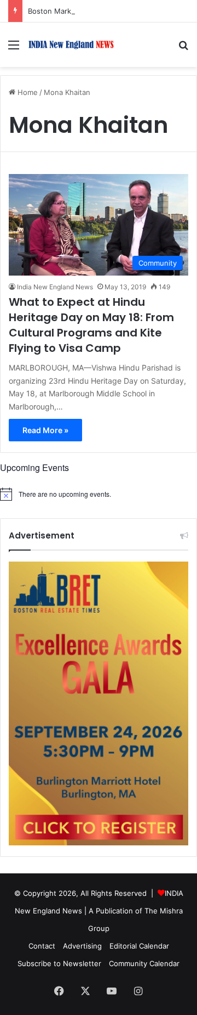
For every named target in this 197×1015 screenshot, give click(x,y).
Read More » (45, 430)
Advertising (82, 945)
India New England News (55, 287)
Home (26, 92)
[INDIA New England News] (71, 44)
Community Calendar (144, 963)
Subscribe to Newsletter (59, 963)
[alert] (98, 494)
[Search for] (183, 48)
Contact (41, 945)
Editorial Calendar (139, 945)
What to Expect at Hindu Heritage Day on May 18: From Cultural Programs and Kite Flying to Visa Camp (91, 325)
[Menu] (13, 48)
